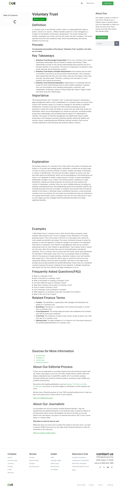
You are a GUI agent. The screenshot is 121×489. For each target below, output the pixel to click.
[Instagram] (111, 467)
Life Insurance (34, 466)
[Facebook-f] (100, 467)
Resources (90, 3)
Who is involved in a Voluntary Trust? (47, 278)
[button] (81, 3)
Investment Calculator (80, 460)
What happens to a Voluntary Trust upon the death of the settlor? (57, 292)
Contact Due (12, 460)
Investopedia (40, 355)
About (10, 457)
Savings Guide (56, 460)
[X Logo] (104, 467)
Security (11, 472)
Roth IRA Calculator (79, 463)
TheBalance (40, 358)
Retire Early (55, 463)
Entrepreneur (37, 386)
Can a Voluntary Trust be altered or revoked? (50, 290)
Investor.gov (40, 360)
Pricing (10, 466)
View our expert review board (44, 433)
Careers (11, 463)
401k (52, 457)
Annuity (32, 457)
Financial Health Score (80, 466)
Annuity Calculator (79, 457)
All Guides (54, 469)
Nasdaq (69, 384)
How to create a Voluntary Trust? (45, 287)
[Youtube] (108, 467)
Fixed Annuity (34, 460)
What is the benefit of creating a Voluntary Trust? (51, 280)
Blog (73, 470)
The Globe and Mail (79, 384)
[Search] (116, 43)
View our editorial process (43, 398)
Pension (32, 463)
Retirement (55, 466)
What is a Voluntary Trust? (43, 276)
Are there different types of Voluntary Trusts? (50, 283)
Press (10, 469)
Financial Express (42, 362)
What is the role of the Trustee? (45, 294)
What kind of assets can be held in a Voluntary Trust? (53, 285)
